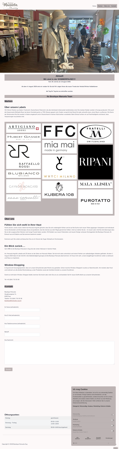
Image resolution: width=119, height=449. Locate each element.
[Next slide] (117, 41)
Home (94, 6)
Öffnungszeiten (12, 415)
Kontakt (113, 6)
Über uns (107, 6)
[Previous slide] (2, 41)
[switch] (112, 415)
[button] (52, 70)
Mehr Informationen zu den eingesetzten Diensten (88, 409)
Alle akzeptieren (88, 438)
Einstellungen (109, 438)
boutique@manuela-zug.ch (13, 301)
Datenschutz (105, 443)
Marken (100, 6)
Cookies (115, 448)
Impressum (111, 443)
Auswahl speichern (98, 438)
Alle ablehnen (77, 438)
